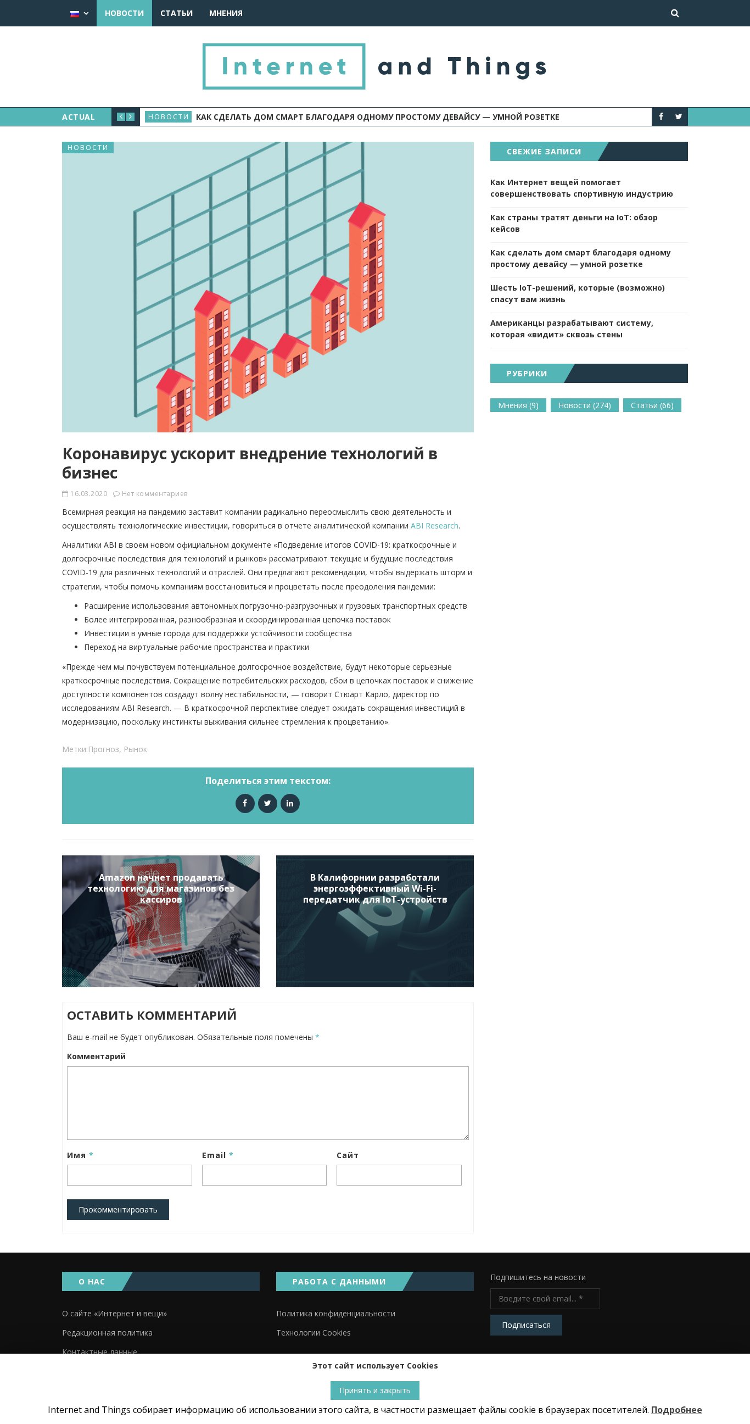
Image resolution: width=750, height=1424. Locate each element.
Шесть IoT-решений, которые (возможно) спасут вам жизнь (331, 117)
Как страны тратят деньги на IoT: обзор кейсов (574, 223)
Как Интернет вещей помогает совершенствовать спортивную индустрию (581, 188)
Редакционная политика (107, 1332)
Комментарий (96, 1056)
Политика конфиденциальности (335, 1313)
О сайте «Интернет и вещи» (114, 1313)
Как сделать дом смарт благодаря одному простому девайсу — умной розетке (580, 258)
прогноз (103, 749)
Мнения (226, 13)
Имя (80, 1155)
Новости (124, 13)
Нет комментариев (155, 493)
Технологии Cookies (313, 1332)
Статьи (176, 13)
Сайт (348, 1155)
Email (218, 1155)
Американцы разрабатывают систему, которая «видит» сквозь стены (571, 329)
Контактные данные (99, 1352)
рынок (135, 749)
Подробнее (676, 1410)
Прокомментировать (118, 1209)
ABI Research (434, 525)
